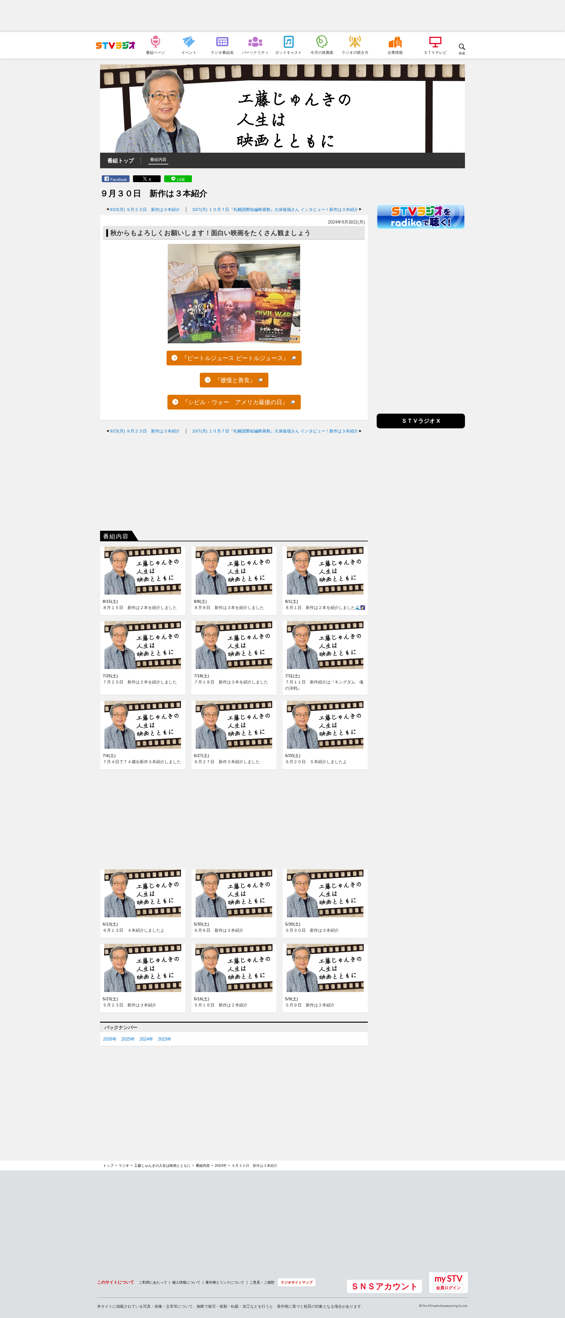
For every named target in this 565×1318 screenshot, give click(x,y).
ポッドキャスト (288, 52)
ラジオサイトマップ (297, 1282)
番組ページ (155, 52)
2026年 (110, 1038)
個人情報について (186, 1282)
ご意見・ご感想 (262, 1282)
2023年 (165, 1038)
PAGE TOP (555, 1281)
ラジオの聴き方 (355, 52)
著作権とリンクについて (224, 1282)
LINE (181, 179)
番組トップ (120, 161)
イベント (189, 52)
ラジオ (124, 1166)
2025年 (128, 1038)
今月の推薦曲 (321, 52)
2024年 (146, 1038)
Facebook (118, 179)
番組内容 (158, 159)
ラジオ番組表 (222, 52)
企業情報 (395, 52)
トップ (108, 1166)
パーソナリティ (255, 52)
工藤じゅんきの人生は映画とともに (162, 1166)
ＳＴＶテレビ (435, 52)
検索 (462, 53)
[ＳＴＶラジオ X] (421, 426)
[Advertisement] (282, 16)
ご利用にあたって (153, 1282)
